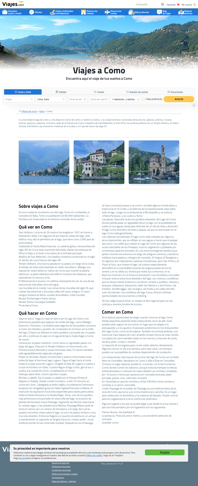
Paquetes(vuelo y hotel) (14, 12)
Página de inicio (29, 111)
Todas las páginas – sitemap (64, 481)
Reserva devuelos (116, 12)
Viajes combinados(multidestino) (64, 12)
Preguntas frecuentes (61, 466)
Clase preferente (152, 99)
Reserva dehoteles (92, 12)
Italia (41, 111)
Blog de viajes (166, 12)
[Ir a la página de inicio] (13, 4)
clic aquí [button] (22, 458)
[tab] (23, 92)
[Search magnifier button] (163, 4)
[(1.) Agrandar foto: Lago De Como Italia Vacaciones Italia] (44, 162)
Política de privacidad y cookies (65, 473)
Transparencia (58, 477)
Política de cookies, (94, 455)
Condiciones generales (61, 470)
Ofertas (38, 12)
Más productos (142, 12)
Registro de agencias (60, 462)
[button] (125, 99)
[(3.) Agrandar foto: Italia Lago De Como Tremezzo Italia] (154, 162)
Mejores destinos (188, 12)
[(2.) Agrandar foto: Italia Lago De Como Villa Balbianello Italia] (99, 162)
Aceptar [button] (165, 452)
